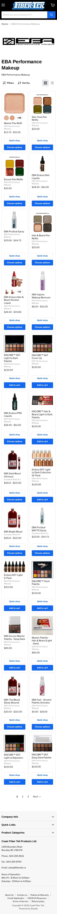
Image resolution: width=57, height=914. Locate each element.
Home (5, 24)
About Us (9, 895)
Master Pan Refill (13, 123)
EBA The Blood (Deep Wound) (12, 701)
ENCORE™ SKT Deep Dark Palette (41, 756)
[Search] (51, 14)
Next (36, 796)
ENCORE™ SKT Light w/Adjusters (13, 756)
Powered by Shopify (28, 908)
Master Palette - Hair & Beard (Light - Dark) (42, 640)
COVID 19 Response (37, 898)
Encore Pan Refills (13, 179)
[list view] (52, 83)
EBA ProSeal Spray (14, 231)
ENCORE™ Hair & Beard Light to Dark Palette (42, 414)
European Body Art (12, 479)
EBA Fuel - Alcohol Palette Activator (41, 701)
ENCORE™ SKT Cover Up (40, 357)
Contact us (22, 895)
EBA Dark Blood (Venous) (12, 475)
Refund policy (38, 901)
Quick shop (14, 140)
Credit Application (15, 898)
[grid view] (45, 83)
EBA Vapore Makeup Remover (41, 296)
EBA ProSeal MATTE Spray (39, 529)
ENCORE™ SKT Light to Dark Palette (12, 358)
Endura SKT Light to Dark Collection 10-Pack (41, 472)
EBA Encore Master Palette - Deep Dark (14, 637)
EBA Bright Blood (13, 531)
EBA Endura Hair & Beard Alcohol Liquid (14, 300)
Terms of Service (20, 901)
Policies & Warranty (40, 895)
